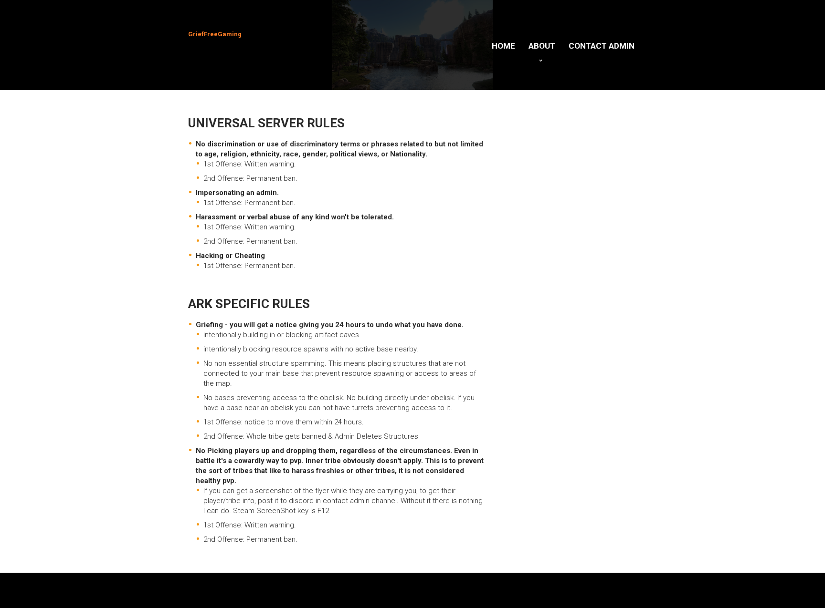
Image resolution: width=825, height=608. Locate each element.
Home (503, 46)
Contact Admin (602, 46)
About (542, 46)
